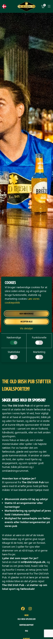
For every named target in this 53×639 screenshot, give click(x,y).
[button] (26, 328)
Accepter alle (26, 321)
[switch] (14, 342)
